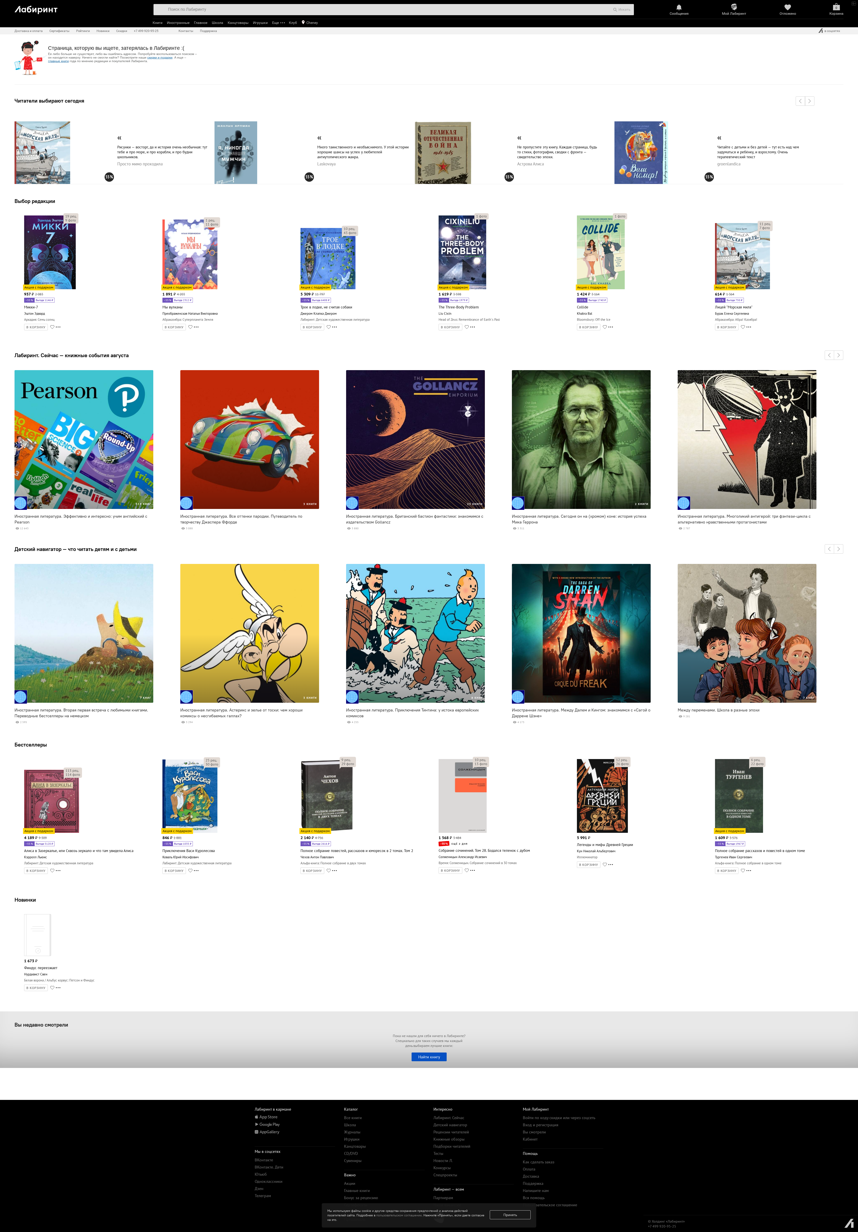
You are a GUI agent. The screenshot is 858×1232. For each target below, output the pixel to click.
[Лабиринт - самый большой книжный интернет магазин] (79, 8)
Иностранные (178, 23)
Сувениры (353, 1160)
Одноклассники (268, 1181)
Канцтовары (238, 23)
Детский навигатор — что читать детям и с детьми (76, 549)
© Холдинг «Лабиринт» (666, 1221)
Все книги (353, 1117)
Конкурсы (442, 1167)
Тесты (438, 1153)
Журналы (352, 1132)
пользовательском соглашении (399, 1215)
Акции (349, 1183)
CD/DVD (351, 1153)
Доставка (531, 1176)
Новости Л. (443, 1160)
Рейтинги (83, 31)
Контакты (186, 31)
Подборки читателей (451, 1146)
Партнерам (443, 1197)
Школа (217, 23)
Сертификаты (59, 31)
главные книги (58, 61)
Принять (510, 1215)
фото (70, 220)
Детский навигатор (450, 1124)
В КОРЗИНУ (36, 327)
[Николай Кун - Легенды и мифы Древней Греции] (602, 832)
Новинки (25, 899)
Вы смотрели (534, 1132)
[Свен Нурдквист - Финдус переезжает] (37, 955)
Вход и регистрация (540, 1124)
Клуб (293, 23)
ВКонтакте (264, 1159)
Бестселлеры (31, 744)
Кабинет (530, 1139)
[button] (800, 101)
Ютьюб (261, 1174)
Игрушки (260, 23)
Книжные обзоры (449, 1139)
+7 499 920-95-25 (146, 31)
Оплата (529, 1169)
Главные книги (357, 1190)
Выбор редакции (35, 201)
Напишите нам (536, 1190)
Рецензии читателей (451, 1132)
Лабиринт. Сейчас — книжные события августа (72, 355)
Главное (200, 23)
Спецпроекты (445, 1174)
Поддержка (208, 31)
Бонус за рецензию (361, 1197)
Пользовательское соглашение (550, 1204)
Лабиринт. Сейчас (448, 1117)
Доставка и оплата (29, 31)
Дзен (259, 1188)
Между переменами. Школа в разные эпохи (718, 710)
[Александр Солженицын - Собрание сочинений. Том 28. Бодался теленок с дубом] (463, 832)
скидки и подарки (159, 57)
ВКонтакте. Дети (269, 1167)
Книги (157, 23)
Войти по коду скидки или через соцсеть (559, 1117)
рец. (71, 216)
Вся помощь (534, 1197)
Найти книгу (429, 1056)
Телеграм (263, 1195)
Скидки (121, 31)
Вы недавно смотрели (41, 1024)
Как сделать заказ (538, 1161)
